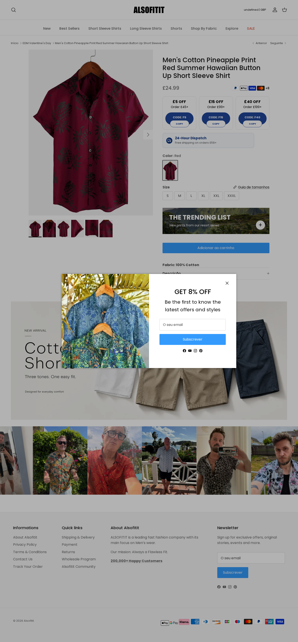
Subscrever (192, 339)
